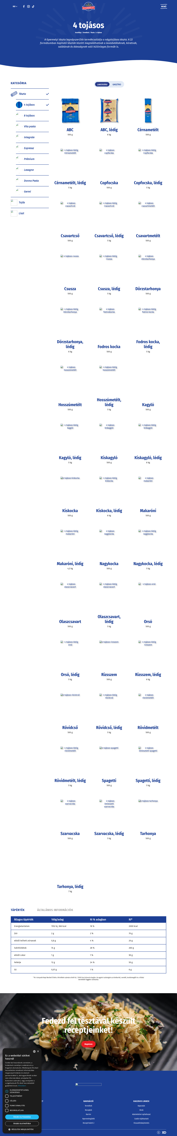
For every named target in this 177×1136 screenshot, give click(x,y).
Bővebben (22, 1086)
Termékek (86, 32)
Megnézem (88, 1044)
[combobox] (34, 1051)
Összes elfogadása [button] (22, 1117)
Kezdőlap (78, 32)
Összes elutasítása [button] (22, 1124)
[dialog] (22, 1090)
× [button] (38, 1051)
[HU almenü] (16, 6)
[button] (22, 1129)
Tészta (93, 32)
